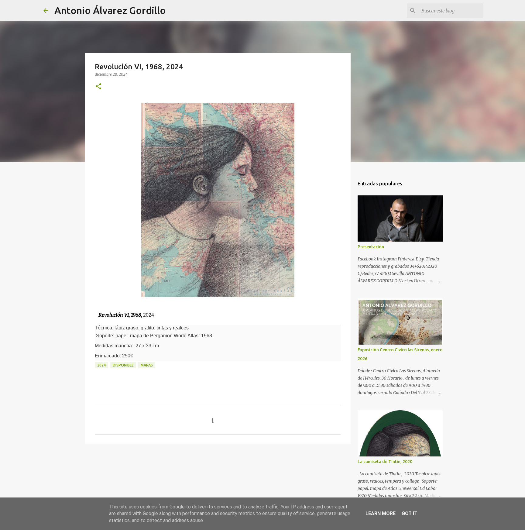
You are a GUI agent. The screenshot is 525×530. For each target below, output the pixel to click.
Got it (409, 513)
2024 (101, 365)
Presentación (371, 246)
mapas (147, 365)
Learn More (380, 513)
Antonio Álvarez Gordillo (110, 10)
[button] (98, 87)
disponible (123, 365)
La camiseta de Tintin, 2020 (385, 461)
